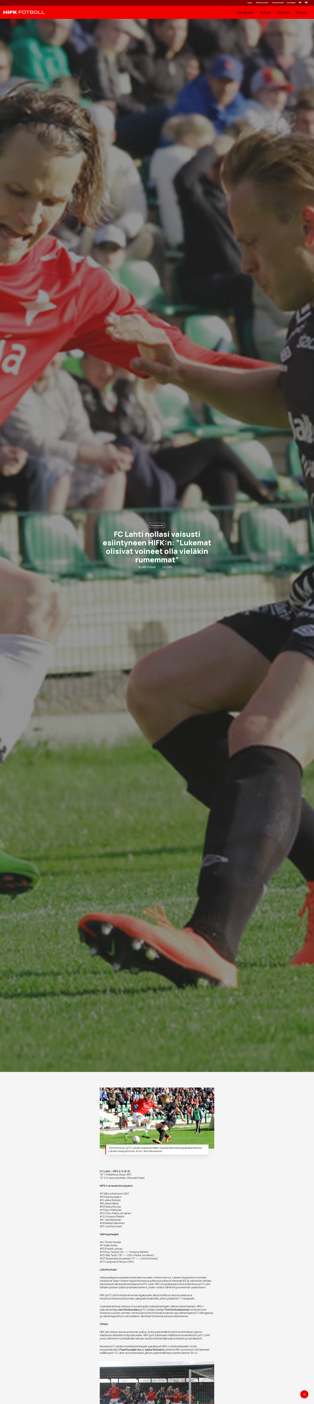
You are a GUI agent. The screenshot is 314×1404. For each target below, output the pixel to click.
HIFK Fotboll (149, 567)
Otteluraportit (157, 525)
